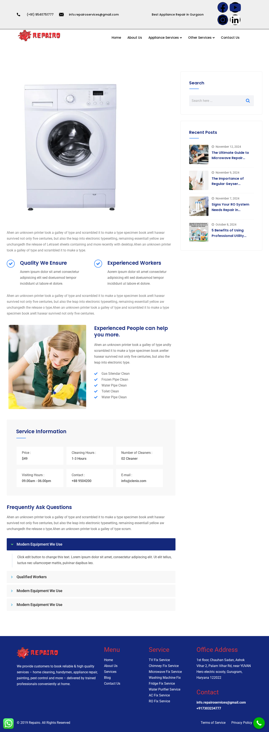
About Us (134, 37)
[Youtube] (235, 7)
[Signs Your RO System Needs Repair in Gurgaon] (198, 206)
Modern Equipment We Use (39, 544)
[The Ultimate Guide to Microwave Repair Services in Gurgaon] (198, 154)
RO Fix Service (159, 701)
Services (110, 672)
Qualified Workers (32, 577)
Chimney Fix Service (164, 666)
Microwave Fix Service (165, 672)
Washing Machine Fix (165, 678)
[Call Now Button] (259, 723)
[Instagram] (223, 20)
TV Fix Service (159, 660)
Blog (107, 678)
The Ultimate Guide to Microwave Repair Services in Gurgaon (230, 158)
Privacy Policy (241, 723)
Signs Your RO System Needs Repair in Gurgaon (230, 210)
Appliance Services (163, 37)
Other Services (200, 37)
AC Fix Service (159, 695)
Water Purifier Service (164, 689)
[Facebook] (223, 7)
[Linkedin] (235, 20)
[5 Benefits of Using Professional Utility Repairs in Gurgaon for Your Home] (198, 232)
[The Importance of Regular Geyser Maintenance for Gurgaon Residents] (198, 180)
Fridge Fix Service (162, 684)
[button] (91, 544)
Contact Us (230, 37)
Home (116, 37)
